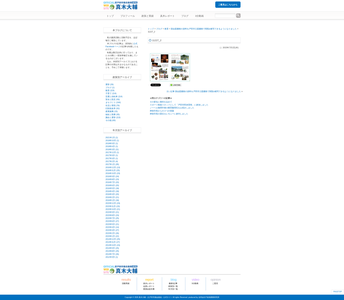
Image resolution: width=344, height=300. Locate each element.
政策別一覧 (173, 286)
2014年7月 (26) (112, 254)
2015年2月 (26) (112, 233)
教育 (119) (109, 90)
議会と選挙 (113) (112, 117)
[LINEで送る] (175, 85)
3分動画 (195, 283)
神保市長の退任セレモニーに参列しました (169, 114)
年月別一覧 (173, 289)
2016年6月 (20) (112, 185)
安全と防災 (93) (112, 99)
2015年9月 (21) (112, 212)
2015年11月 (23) (112, 206)
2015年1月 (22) (112, 236)
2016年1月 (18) (112, 200)
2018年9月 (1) (111, 143)
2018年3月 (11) (112, 149)
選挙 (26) (109, 84)
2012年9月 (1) (111, 257)
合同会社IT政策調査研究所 (208, 297)
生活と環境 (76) (112, 105)
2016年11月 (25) (112, 170)
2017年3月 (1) (111, 158)
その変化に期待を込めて (161, 102)
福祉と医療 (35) (112, 114)
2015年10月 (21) (112, 209)
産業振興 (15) (111, 111)
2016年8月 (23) (112, 179)
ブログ (159, 29)
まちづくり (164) (113, 102)
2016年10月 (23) (112, 173)
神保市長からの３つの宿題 (162, 111)
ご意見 (215, 283)
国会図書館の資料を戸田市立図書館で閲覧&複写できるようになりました (204, 29)
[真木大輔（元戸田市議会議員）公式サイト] (120, 7)
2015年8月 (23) (112, 215)
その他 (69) (110, 120)
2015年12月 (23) (112, 203)
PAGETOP (337, 292)
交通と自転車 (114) (113, 96)
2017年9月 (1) (111, 155)
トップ (151, 29)
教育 (166, 29)
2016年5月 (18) (112, 188)
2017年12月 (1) (112, 152)
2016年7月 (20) (112, 182)
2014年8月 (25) (112, 251)
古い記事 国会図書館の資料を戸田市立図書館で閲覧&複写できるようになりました (203, 91)
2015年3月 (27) (112, 230)
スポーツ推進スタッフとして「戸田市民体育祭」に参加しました (179, 105)
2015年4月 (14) (112, 227)
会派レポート (149, 286)
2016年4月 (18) (112, 191)
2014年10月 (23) (112, 245)
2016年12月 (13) (112, 167)
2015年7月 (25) (112, 218)
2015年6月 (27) (112, 221)
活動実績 (125, 283)
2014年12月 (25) (112, 239)
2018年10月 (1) (112, 140)
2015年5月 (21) (112, 224)
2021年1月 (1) (111, 137)
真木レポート (149, 283)
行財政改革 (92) (112, 108)
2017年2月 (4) (111, 161)
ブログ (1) (109, 87)
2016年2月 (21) (112, 197)
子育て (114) (110, 93)
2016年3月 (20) (112, 194)
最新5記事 (173, 283)
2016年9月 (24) (112, 176)
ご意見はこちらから (228, 4)
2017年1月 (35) (112, 164)
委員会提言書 (149, 289)
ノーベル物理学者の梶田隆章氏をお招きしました (172, 108)
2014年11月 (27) (112, 242)
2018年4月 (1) (111, 146)
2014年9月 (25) (112, 248)
